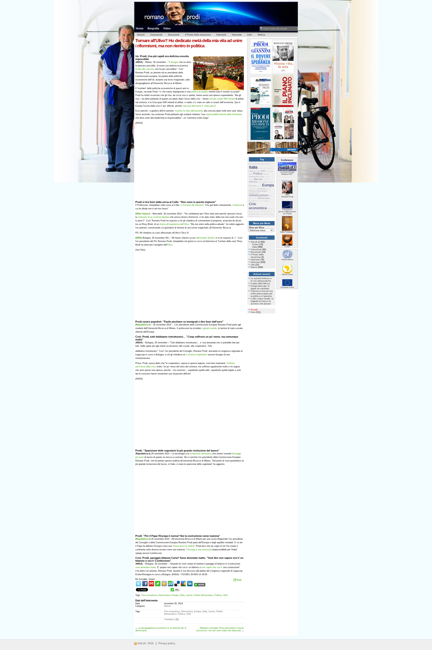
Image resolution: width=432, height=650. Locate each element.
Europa (174, 595)
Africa (265, 182)
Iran (262, 214)
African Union (287, 274)
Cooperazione (254, 214)
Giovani (269, 209)
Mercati (258, 179)
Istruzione (257, 216)
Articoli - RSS (146, 643)
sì (235, 238)
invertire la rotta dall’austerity (189, 110)
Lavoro (189, 595)
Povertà (252, 201)
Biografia (153, 28)
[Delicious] (177, 583)
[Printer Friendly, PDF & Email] (238, 581)
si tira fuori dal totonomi (191, 205)
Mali (270, 196)
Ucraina (259, 186)
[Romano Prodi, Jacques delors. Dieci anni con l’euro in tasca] (289, 122)
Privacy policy (166, 643)
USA (225, 595)
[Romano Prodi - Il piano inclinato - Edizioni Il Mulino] (283, 106)
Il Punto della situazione (198, 34)
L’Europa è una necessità (199, 549)
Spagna (271, 171)
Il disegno (174, 62)
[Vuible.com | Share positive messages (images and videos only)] (157, 585)
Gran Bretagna (267, 168)
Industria (253, 181)
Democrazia (164, 595)
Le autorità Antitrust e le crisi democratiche (261, 279)
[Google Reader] (183, 583)
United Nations (287, 260)
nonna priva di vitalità (183, 546)
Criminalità (266, 179)
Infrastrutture (254, 177)
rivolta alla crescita (144, 69)
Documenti (173, 34)
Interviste (236, 34)
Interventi (221, 34)
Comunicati (156, 34)
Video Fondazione (287, 232)
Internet (260, 168)
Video (167, 28)
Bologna (251, 211)
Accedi (254, 309)
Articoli (141, 34)
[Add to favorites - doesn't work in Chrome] (164, 583)
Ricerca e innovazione (258, 191)
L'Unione (268, 211)
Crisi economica (149, 595)
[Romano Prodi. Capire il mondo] (278, 122)
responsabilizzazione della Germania (223, 114)
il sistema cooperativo (196, 354)
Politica (218, 595)
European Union (287, 287)
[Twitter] (138, 583)
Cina (262, 177)
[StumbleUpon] (170, 583)
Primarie (270, 182)
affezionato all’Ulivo (205, 238)
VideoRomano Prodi (287, 196)
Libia (267, 171)
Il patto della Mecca (260, 283)
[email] (151, 583)
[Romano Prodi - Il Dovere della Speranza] (261, 73)
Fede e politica (253, 198)
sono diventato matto (145, 567)
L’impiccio (237, 205)
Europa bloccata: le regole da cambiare (260, 287)
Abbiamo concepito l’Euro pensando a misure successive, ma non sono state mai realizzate (220, 629)
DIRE (138, 238)
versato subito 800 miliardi (222, 98)
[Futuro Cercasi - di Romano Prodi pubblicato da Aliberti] (278, 138)
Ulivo (170, 244)
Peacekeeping (253, 189)
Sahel (267, 189)
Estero (255, 244)
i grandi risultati (209, 328)
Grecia (263, 211)
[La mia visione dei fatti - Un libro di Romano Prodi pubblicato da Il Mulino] (289, 138)
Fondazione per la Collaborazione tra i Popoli (287, 212)
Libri (249, 34)
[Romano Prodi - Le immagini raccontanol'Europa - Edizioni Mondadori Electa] (261, 103)
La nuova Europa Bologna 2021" (287, 173)
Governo (252, 186)
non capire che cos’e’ (212, 567)
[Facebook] (145, 583)
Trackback (171, 619)
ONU (251, 174)
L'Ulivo (260, 182)
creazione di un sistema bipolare (153, 217)
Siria (261, 201)
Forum (287, 247)
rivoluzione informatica (201, 453)
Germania (262, 189)
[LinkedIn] (190, 583)
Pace (251, 171)
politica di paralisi (199, 91)
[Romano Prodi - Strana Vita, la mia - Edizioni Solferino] (283, 72)
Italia (182, 595)
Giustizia (267, 177)
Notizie (261, 34)
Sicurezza (266, 214)
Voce (256, 312)
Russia (251, 164)
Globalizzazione (258, 195)
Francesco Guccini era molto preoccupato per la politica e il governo (262, 293)
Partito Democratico (203, 595)
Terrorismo (257, 211)
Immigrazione (254, 193)
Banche (257, 171)
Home (139, 28)
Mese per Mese (256, 227)
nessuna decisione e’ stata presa (199, 106)
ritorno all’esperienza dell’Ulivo (174, 224)
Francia (266, 174)
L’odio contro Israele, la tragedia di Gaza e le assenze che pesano (262, 301)
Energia (251, 179)
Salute (257, 201)
